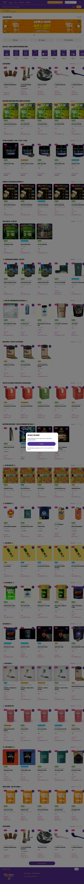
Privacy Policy (45, 448)
